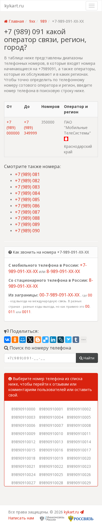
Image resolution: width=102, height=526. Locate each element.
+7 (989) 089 (27, 224)
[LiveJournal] (60, 339)
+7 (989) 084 (27, 193)
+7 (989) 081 (27, 174)
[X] (30, 339)
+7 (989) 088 (27, 218)
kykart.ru (14, 5)
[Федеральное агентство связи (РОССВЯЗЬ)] (80, 518)
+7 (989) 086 (27, 206)
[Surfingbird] (68, 339)
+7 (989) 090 (27, 231)
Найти (88, 357)
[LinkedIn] (53, 339)
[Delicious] (45, 339)
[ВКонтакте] (7, 339)
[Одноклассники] (15, 339)
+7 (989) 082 (27, 181)
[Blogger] (38, 339)
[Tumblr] (76, 339)
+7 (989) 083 (27, 187)
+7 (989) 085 (27, 199)
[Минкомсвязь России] (52, 518)
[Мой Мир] (22, 339)
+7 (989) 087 (27, 212)
